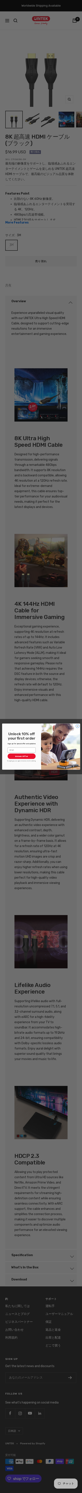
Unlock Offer (21, 756)
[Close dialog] (77, 726)
